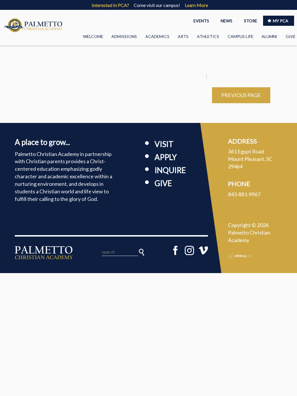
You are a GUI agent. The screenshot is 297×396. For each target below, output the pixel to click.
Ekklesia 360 (239, 256)
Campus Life (240, 36)
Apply (166, 157)
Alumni (269, 36)
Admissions (124, 36)
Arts (183, 36)
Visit (164, 144)
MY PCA (280, 20)
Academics (157, 36)
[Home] (44, 252)
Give (291, 36)
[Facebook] (175, 250)
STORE (250, 20)
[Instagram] (189, 250)
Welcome (93, 36)
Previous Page (241, 95)
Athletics (208, 36)
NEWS (226, 20)
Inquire (170, 170)
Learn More (196, 5)
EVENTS (201, 20)
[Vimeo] (203, 250)
